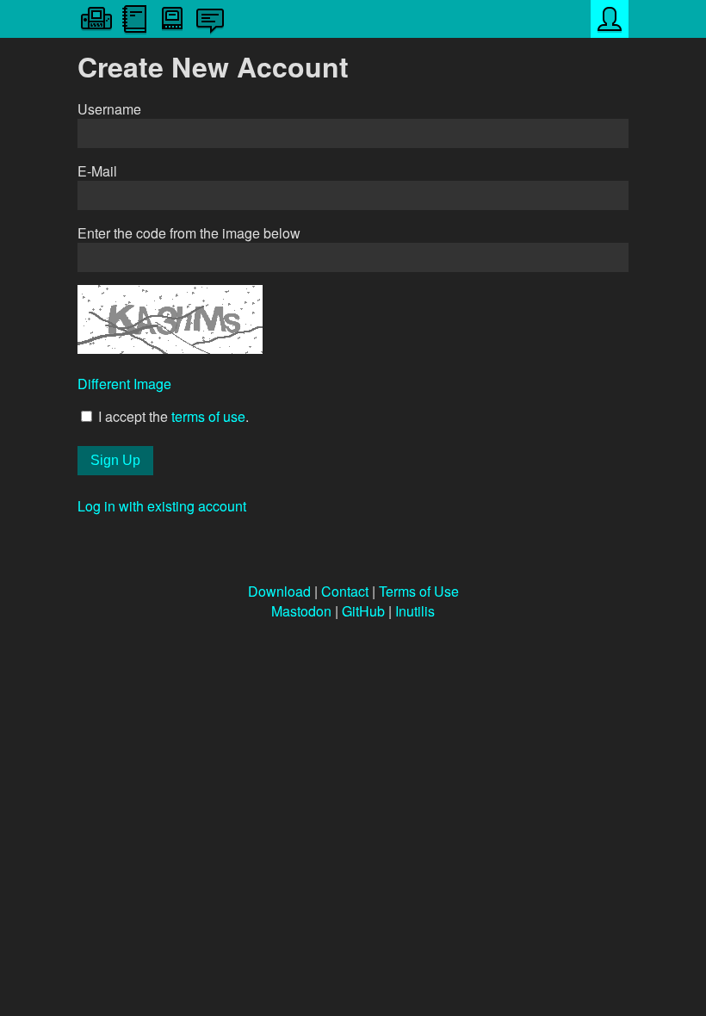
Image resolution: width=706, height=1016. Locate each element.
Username (109, 109)
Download (279, 591)
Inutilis (415, 611)
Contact (344, 591)
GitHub (363, 611)
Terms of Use (419, 591)
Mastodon (301, 611)
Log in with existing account (161, 506)
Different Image (124, 383)
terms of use (208, 416)
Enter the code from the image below (188, 233)
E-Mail (97, 171)
